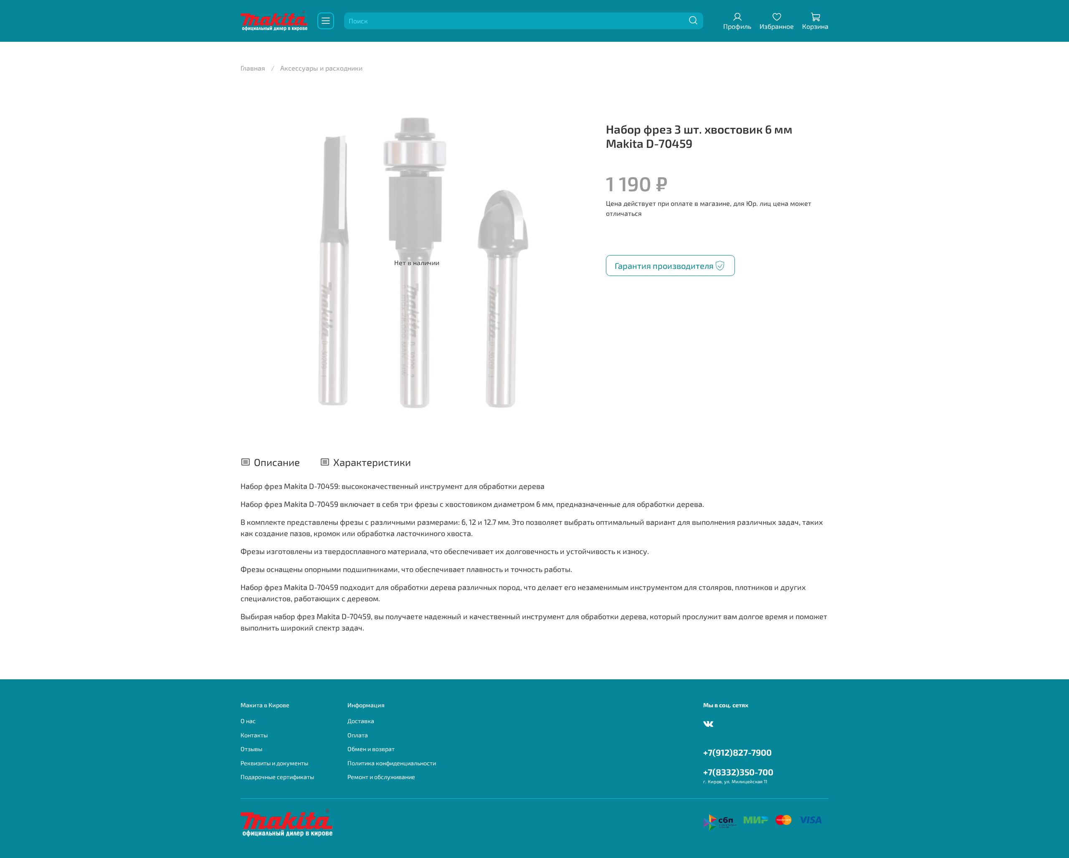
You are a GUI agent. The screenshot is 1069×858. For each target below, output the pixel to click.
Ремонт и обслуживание (381, 776)
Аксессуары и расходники (321, 68)
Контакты (254, 735)
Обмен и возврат (371, 748)
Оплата (357, 735)
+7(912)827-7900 (737, 752)
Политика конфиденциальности (391, 763)
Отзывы (251, 748)
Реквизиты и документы (274, 763)
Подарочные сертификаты (277, 776)
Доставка (360, 720)
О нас (248, 720)
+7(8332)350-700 (738, 772)
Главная (253, 68)
